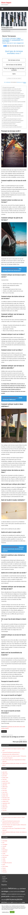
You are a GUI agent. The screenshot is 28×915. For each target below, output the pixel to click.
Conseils (4, 846)
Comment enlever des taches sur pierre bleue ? (13, 106)
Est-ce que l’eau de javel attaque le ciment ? (12, 118)
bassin (7, 888)
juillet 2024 (5, 773)
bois (15, 888)
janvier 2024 (5, 777)
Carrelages (4, 844)
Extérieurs (4, 851)
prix (12, 902)
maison (13, 896)
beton (10, 888)
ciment (11, 891)
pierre (18, 726)
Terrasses (4, 731)
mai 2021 (4, 810)
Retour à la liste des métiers (14, 78)
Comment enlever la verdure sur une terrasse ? (12, 90)
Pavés (3, 864)
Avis (3, 842)
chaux (9, 891)
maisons (16, 896)
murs (23, 896)
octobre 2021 (5, 801)
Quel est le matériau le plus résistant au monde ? (13, 112)
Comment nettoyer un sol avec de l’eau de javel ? (13, 120)
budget (18, 888)
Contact (4, 879)
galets (24, 894)
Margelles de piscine (7, 862)
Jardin (3, 859)
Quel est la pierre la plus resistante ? (10, 109)
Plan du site (4, 878)
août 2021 (4, 805)
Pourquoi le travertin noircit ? (9, 123)
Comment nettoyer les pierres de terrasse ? (12, 92)
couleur (3, 894)
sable (23, 902)
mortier (20, 896)
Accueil (3, 876)
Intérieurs (4, 857)
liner (10, 896)
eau (13, 726)
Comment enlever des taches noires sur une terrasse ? (14, 95)
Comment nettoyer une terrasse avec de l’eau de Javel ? (13, 116)
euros (18, 894)
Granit (3, 853)
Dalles (3, 848)
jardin (7, 896)
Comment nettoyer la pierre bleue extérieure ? (13, 104)
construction (17, 891)
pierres (13, 899)
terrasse (3, 728)
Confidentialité (8, 82)
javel (15, 726)
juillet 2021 (5, 806)
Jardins (4, 860)
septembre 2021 (6, 803)
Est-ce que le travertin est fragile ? (10, 125)
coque (22, 891)
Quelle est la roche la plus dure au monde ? (12, 114)
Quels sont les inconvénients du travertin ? (12, 122)
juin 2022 (4, 788)
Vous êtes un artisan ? (24, 82)
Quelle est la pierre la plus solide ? (10, 111)
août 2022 (4, 784)
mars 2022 (4, 792)
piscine (19, 899)
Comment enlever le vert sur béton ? (10, 100)
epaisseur (14, 894)
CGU (5, 82)
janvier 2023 (5, 781)
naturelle (3, 899)
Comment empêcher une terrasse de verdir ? (12, 88)
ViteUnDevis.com (19, 82)
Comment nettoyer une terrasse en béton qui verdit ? (14, 96)
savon (21, 726)
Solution (4, 870)
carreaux (23, 888)
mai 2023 (4, 779)
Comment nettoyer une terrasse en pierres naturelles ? (14, 102)
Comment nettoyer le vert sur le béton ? (11, 98)
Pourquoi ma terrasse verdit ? (9, 87)
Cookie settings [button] (5, 912)
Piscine (4, 868)
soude (23, 726)
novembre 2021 (6, 799)
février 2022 (5, 794)
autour (2, 888)
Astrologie (4, 840)
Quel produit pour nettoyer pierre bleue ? (11, 107)
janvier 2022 (5, 795)
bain (5, 888)
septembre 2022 (6, 783)
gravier (3, 896)
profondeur (15, 902)
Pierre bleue (5, 866)
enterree (10, 894)
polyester (9, 902)
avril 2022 (4, 790)
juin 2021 (4, 808)
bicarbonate (9, 726)
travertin (7, 728)
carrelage (4, 891)
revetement (20, 902)
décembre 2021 (6, 797)
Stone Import (6, 2)
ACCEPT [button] (12, 912)
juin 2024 (4, 775)
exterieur (21, 894)
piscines (4, 902)
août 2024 (4, 772)
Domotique (5, 849)
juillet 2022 (5, 786)
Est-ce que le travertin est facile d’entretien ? (12, 126)
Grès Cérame (5, 855)
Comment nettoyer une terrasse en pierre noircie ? (13, 93)
